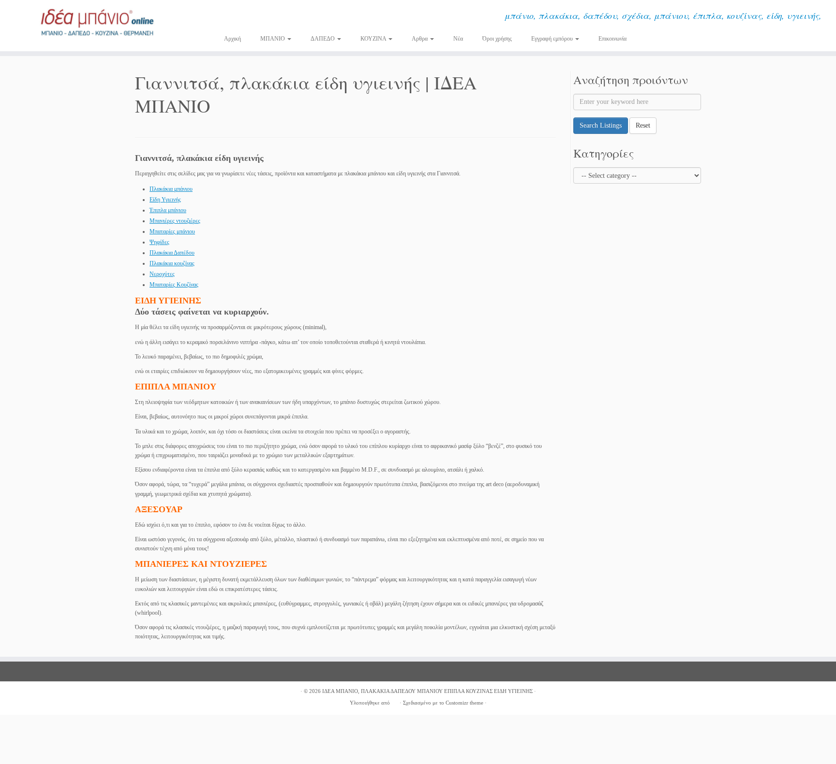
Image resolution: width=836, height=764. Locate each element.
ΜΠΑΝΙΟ (273, 38)
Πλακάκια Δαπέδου (171, 252)
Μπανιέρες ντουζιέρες (174, 220)
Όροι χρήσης (497, 38)
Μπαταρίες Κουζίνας (173, 284)
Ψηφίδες (159, 242)
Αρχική (232, 38)
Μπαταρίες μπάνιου (172, 231)
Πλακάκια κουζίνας (171, 263)
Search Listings (601, 125)
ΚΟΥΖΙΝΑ (374, 38)
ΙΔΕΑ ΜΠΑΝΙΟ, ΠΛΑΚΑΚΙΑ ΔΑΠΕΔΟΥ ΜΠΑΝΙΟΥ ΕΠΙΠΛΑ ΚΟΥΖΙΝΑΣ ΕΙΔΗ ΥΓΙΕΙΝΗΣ (427, 691)
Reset (643, 125)
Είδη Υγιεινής (165, 199)
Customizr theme (464, 703)
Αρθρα (420, 38)
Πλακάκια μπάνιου (171, 189)
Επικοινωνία (612, 38)
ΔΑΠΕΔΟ (323, 38)
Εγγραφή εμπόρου (552, 38)
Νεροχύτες (162, 274)
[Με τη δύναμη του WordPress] (394, 701)
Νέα (458, 38)
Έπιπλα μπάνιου (167, 210)
